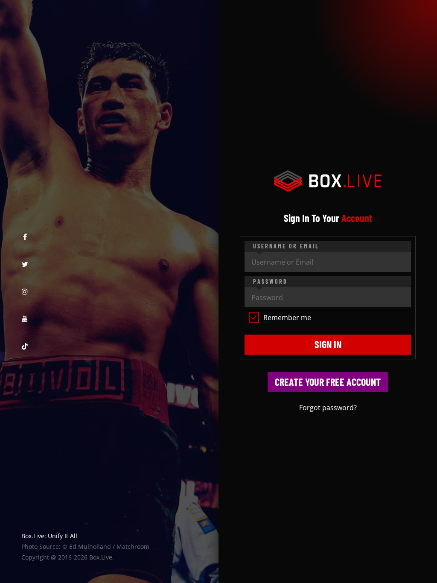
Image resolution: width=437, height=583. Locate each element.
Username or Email (286, 246)
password (270, 281)
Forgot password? (328, 407)
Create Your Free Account (328, 382)
